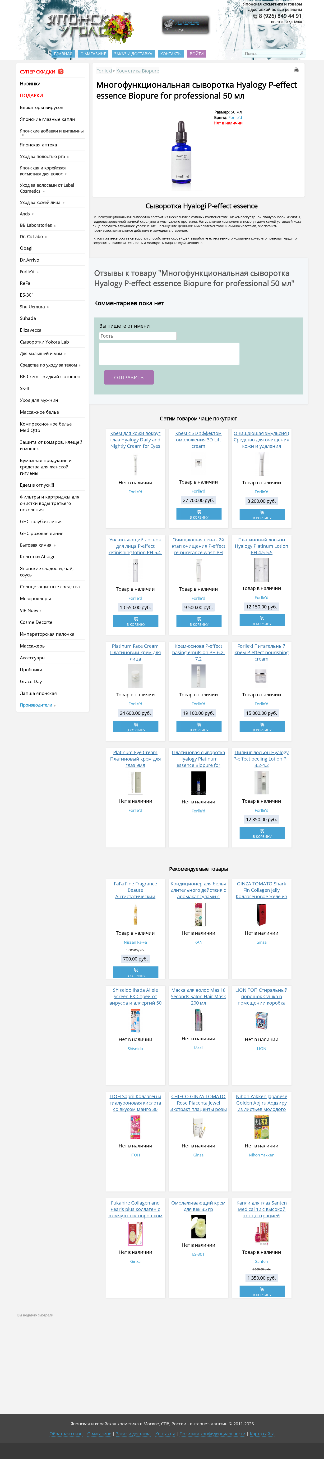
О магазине (93, 53)
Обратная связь (66, 1433)
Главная (63, 53)
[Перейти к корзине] (169, 29)
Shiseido (135, 1048)
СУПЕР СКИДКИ (38, 71)
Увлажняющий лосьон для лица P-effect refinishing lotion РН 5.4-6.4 (135, 549)
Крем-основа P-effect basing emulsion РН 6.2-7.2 (198, 652)
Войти (197, 53)
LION (261, 1048)
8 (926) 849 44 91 (280, 15)
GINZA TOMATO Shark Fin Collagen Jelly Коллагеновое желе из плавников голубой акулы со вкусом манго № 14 (261, 899)
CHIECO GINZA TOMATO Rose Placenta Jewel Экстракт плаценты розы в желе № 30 (198, 1106)
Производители (36, 705)
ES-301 (198, 1254)
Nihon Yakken (261, 1155)
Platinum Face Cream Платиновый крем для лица (135, 652)
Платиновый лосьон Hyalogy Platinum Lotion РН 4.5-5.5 (261, 546)
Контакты (171, 53)
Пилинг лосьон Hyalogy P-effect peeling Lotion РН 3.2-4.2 (261, 758)
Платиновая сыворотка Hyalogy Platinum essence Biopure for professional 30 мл (198, 762)
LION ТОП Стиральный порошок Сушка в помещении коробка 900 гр (261, 999)
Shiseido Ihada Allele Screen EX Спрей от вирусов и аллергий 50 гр (135, 999)
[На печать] (297, 70)
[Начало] (89, 43)
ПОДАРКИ (31, 95)
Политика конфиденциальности (212, 1433)
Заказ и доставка (133, 53)
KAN (198, 942)
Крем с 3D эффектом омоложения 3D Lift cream (198, 439)
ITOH (135, 1155)
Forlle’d (104, 70)
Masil (198, 1048)
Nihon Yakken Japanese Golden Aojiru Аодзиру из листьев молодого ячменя (261, 1106)
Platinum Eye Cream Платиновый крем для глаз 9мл (135, 758)
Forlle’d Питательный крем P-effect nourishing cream (262, 652)
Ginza (261, 942)
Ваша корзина (187, 22)
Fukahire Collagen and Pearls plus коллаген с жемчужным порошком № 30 (135, 1212)
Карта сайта (262, 1433)
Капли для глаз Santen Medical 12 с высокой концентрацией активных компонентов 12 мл (261, 1216)
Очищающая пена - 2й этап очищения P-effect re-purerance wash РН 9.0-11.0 (198, 549)
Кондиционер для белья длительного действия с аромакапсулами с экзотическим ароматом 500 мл (198, 896)
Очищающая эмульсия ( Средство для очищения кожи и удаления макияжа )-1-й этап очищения (261, 446)
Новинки (30, 83)
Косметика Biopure (137, 70)
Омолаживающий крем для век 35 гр (198, 1206)
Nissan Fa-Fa (135, 942)
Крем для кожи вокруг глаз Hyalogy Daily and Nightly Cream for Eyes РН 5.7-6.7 (135, 443)
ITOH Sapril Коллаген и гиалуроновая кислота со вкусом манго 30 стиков (135, 1106)
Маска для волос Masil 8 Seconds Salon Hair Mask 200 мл (198, 996)
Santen (261, 1261)
